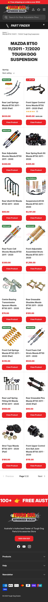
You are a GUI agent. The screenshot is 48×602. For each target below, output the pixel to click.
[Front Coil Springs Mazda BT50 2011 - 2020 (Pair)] (12, 336)
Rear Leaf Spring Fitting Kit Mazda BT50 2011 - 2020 (10, 401)
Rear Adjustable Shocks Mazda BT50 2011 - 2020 (12, 156)
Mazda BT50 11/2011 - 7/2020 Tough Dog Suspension (20, 34)
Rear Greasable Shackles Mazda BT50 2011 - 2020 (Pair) (34, 304)
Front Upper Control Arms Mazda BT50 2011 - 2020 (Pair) (35, 105)
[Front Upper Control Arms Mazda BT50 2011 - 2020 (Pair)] (36, 88)
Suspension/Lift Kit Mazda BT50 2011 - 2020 (35, 204)
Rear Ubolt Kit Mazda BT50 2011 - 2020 (12, 202)
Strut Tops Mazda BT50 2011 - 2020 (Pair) (10, 449)
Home (4, 32)
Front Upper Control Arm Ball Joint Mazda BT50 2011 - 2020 (35, 450)
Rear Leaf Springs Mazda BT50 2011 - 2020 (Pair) (11, 105)
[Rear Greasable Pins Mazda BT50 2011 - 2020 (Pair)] (36, 384)
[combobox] (24, 17)
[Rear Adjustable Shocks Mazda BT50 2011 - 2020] (12, 139)
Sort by (5, 70)
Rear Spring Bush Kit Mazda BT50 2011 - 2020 (35, 156)
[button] (38, 9)
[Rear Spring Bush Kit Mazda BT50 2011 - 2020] (36, 139)
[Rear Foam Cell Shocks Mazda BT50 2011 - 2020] (12, 235)
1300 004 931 (24, 538)
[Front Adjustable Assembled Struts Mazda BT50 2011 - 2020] (36, 235)
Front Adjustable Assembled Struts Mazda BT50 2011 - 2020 (35, 253)
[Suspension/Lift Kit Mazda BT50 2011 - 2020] (36, 187)
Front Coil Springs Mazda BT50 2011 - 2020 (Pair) (11, 353)
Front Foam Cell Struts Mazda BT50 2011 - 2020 (35, 353)
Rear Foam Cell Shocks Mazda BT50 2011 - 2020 (12, 252)
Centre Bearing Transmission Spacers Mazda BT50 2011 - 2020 (10, 304)
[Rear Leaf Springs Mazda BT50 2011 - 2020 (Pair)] (12, 88)
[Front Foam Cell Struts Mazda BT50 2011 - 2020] (36, 336)
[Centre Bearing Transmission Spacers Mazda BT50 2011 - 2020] (12, 285)
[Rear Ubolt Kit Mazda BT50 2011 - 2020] (12, 187)
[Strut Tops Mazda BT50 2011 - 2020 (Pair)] (12, 432)
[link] (9, 476)
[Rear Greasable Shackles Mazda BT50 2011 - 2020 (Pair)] (36, 285)
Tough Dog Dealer (14, 596)
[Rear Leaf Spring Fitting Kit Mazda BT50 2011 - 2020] (12, 384)
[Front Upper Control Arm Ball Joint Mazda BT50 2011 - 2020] (36, 432)
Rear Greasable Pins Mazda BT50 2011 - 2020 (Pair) (35, 401)
